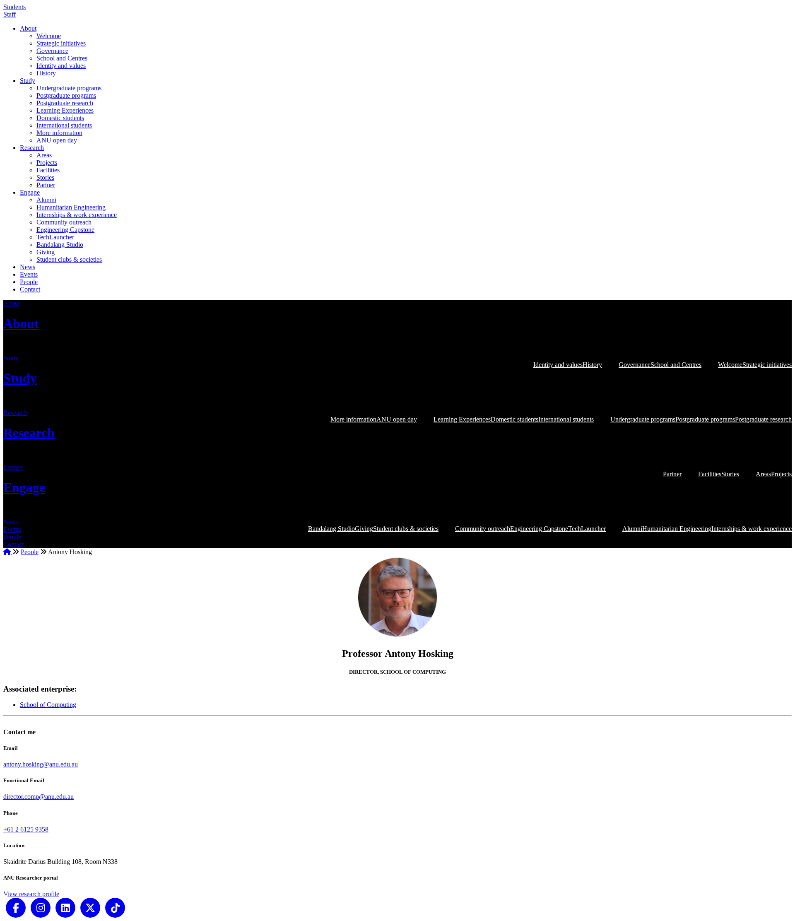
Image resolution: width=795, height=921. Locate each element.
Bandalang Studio (59, 244)
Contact (30, 289)
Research (32, 147)
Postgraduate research (64, 102)
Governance (52, 50)
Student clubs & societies (69, 259)
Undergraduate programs (68, 88)
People (29, 281)
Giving (45, 252)
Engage (30, 192)
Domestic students (60, 117)
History (46, 73)
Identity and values (61, 65)
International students (64, 125)
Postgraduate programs (66, 95)
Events (29, 274)
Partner (45, 184)
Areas (44, 155)
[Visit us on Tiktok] (115, 907)
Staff (9, 14)
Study (27, 80)
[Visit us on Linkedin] (65, 907)
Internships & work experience (76, 214)
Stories (45, 177)
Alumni (46, 199)
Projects (46, 162)
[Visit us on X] (90, 907)
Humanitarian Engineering (71, 207)
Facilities (48, 170)
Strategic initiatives (61, 43)
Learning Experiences (65, 110)
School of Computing (48, 704)
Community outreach (64, 222)
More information (59, 132)
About (28, 28)
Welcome (48, 35)
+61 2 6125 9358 (25, 829)
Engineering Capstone (65, 229)
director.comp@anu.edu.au (38, 796)
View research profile (31, 893)
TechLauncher (55, 237)
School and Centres (61, 58)
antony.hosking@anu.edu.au (40, 764)
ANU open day (56, 140)
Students (14, 6)
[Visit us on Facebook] (15, 907)
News (27, 266)
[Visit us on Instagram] (40, 907)
